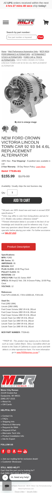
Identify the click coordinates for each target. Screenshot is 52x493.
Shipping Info (8, 421)
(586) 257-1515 (8, 398)
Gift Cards (7, 404)
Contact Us (7, 416)
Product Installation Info (13, 436)
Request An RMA (10, 427)
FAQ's (5, 419)
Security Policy (32, 491)
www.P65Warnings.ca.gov (27, 352)
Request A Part (9, 430)
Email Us (26, 473)
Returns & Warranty (11, 424)
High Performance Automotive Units (23, 51)
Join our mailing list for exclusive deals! (20, 459)
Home (3, 51)
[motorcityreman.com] (26, 22)
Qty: (3, 192)
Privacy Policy (20, 491)
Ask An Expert (8, 439)
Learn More (40, 167)
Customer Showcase (11, 462)
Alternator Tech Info (11, 433)
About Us (6, 401)
